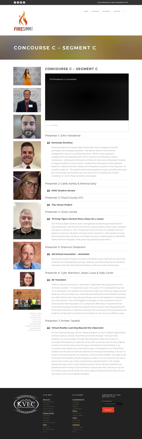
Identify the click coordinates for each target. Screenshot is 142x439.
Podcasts (46, 420)
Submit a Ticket (78, 427)
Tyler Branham (35, 317)
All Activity (76, 402)
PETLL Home (77, 413)
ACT (126, 2)
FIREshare (46, 418)
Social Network (104, 2)
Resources (46, 427)
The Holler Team (48, 406)
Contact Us (46, 404)
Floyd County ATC (34, 330)
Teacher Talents (78, 415)
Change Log (77, 429)
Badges (75, 406)
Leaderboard (77, 409)
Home (86, 11)
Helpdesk (120, 2)
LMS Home (76, 420)
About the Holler (48, 402)
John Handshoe (35, 324)
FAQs (74, 431)
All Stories (46, 415)
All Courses (76, 422)
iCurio (45, 431)
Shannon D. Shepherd (33, 326)
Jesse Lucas (37, 319)
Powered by (52, 125)
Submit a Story (48, 409)
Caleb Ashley (36, 315)
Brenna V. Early (35, 313)
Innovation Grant (48, 429)
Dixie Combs (36, 322)
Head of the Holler (49, 422)
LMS (113, 2)
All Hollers (76, 404)
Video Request (48, 411)
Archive (117, 11)
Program (95, 11)
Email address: (107, 401)
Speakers (106, 11)
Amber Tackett (35, 328)
